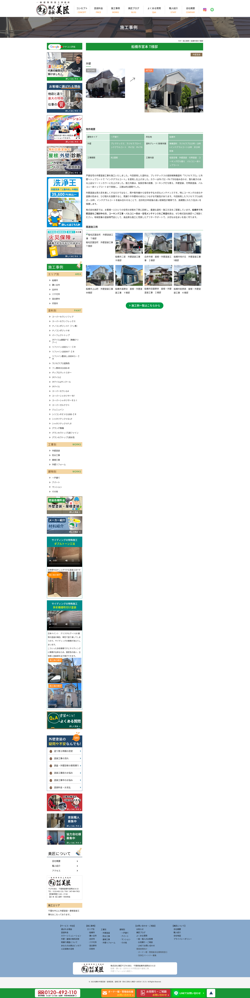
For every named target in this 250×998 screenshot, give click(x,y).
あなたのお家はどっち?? (70, 946)
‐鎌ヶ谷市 (91, 936)
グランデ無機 (58, 428)
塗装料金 (98, 10)
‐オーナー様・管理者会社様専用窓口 (151, 952)
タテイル (56, 387)
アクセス (56, 871)
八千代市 (56, 294)
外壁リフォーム (59, 464)
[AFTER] (174, 112)
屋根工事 (56, 460)
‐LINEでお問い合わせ (145, 946)
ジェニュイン (58, 410)
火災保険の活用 (66, 949)
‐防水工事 (105, 936)
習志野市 (56, 299)
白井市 (55, 290)
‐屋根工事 (105, 939)
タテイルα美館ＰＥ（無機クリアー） (65, 341)
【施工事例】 (90, 926)
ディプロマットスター (62, 373)
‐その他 (123, 943)
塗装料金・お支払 (60, 787)
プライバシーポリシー (182, 939)
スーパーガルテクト (61, 405)
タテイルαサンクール (61, 382)
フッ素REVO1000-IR (60, 368)
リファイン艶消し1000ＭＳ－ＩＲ (66, 357)
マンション (57, 487)
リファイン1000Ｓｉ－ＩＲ (64, 347)
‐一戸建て (124, 933)
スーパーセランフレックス (64, 321)
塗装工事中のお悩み (61, 780)
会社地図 (176, 936)
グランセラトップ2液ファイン (65, 433)
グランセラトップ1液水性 (63, 437)
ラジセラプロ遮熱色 (61, 363)
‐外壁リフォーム (108, 943)
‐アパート (124, 936)
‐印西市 (90, 949)
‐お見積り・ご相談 (144, 942)
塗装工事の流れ (59, 758)
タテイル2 (56, 377)
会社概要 (190, 10)
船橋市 (55, 280)
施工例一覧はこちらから (146, 305)
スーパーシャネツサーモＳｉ (64, 400)
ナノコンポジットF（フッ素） (65, 326)
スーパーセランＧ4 (60, 391)
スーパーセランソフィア (63, 317)
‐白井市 (90, 939)
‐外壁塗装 (105, 933)
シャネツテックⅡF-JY (61, 424)
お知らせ (139, 929)
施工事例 (115, 10)
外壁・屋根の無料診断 (69, 939)
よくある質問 (154, 10)
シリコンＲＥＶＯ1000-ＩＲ (64, 414)
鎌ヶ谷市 (56, 285)
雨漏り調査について (68, 942)
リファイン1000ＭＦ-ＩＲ (63, 352)
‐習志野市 (91, 946)
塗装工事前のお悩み (61, 773)
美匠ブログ (133, 10)
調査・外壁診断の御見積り (64, 765)
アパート (56, 482)
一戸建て (56, 478)
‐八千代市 (91, 942)
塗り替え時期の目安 (61, 751)
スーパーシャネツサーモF (63, 396)
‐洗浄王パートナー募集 (145, 955)
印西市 (55, 303)
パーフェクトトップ (61, 335)
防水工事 (56, 455)
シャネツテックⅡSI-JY (62, 419)
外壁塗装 (56, 451)
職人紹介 (173, 10)
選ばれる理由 (65, 929)
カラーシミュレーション (70, 936)
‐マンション (125, 939)
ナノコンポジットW (60, 330)
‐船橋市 (90, 932)
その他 (55, 492)
